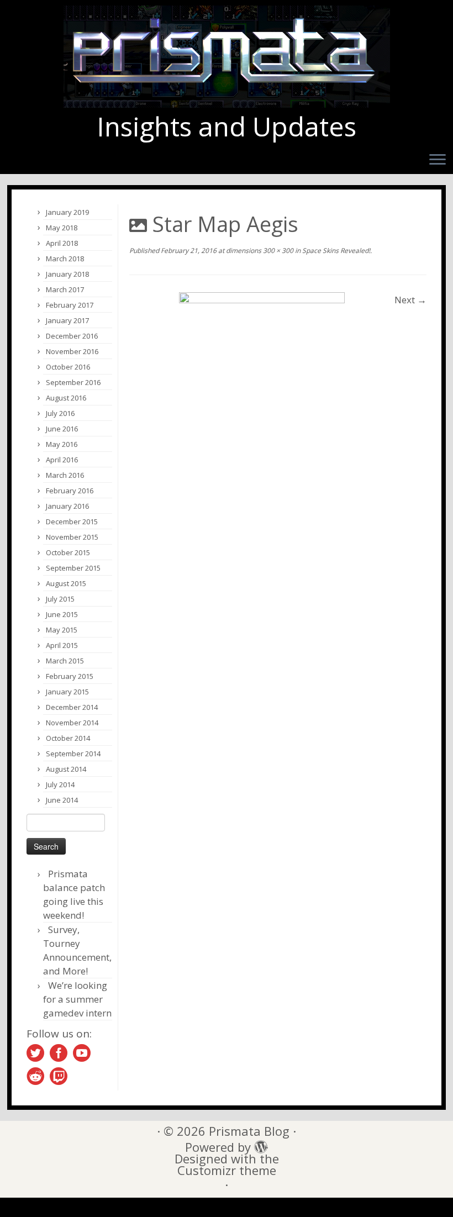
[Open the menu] (437, 160)
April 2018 (62, 243)
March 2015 (65, 661)
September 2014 (73, 753)
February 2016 (69, 491)
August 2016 (66, 398)
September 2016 (73, 382)
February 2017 (69, 305)
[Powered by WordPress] (258, 1144)
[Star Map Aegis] (262, 374)
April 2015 (62, 645)
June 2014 (62, 800)
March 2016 (65, 475)
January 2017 (67, 320)
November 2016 (72, 351)
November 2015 (72, 537)
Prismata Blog (249, 1131)
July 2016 (60, 413)
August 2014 (66, 769)
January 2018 (67, 274)
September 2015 (73, 568)
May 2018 (61, 228)
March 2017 (65, 289)
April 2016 (62, 460)
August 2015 (66, 583)
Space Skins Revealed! (335, 250)
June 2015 (62, 614)
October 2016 (68, 367)
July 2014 (60, 784)
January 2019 (67, 212)
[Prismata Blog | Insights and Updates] (226, 57)
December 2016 (72, 336)
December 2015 (72, 521)
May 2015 (61, 630)
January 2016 (67, 506)
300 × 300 (277, 250)
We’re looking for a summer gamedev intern (77, 999)
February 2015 (69, 676)
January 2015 (67, 692)
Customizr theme (226, 1170)
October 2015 (68, 552)
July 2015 (60, 599)
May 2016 (61, 444)
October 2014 (68, 738)
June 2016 (62, 429)
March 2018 (65, 259)
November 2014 (72, 723)
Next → (410, 299)
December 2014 (72, 707)
